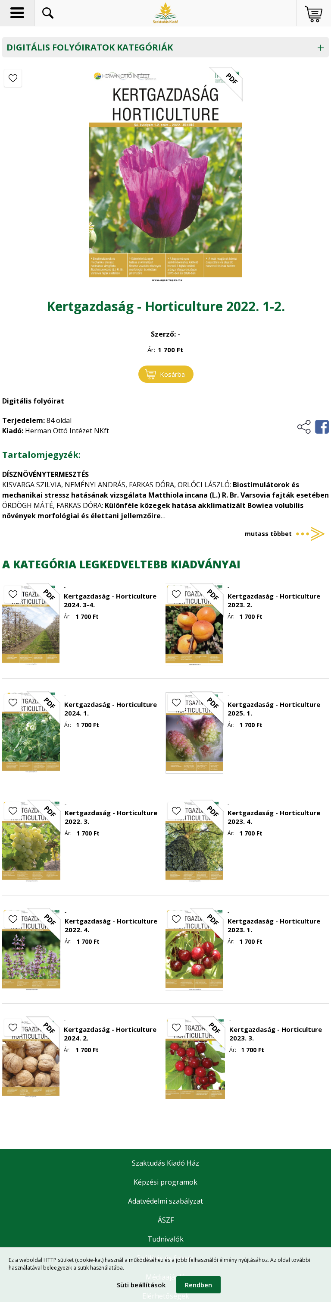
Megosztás (313, 427)
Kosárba (172, 374)
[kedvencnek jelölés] (13, 78)
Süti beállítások (141, 1284)
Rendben (198, 1284)
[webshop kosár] (313, 14)
